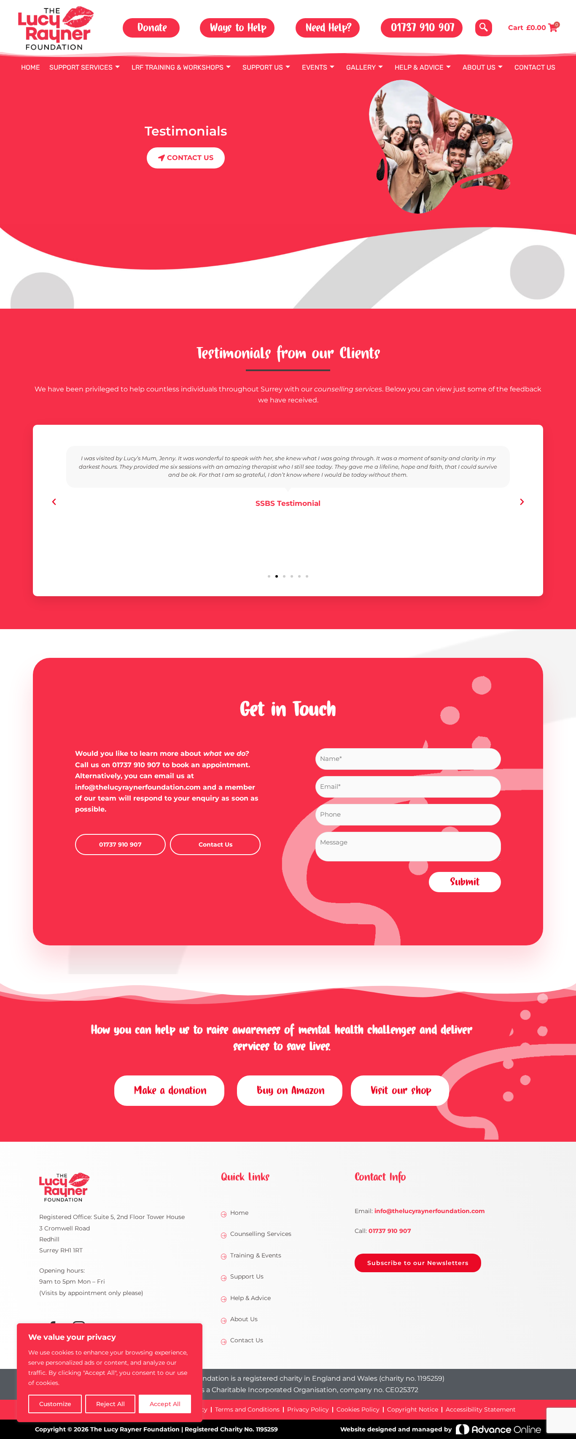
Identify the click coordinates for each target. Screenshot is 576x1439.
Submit (465, 882)
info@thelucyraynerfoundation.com (138, 787)
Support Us (262, 67)
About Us (479, 67)
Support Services (81, 67)
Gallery (361, 67)
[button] (483, 27)
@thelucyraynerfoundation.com (429, 1211)
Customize (55, 1404)
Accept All (165, 1404)
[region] (109, 1372)
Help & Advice (419, 67)
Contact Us (534, 67)
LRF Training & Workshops (177, 67)
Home (30, 67)
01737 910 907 (136, 765)
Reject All (110, 1404)
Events (314, 67)
